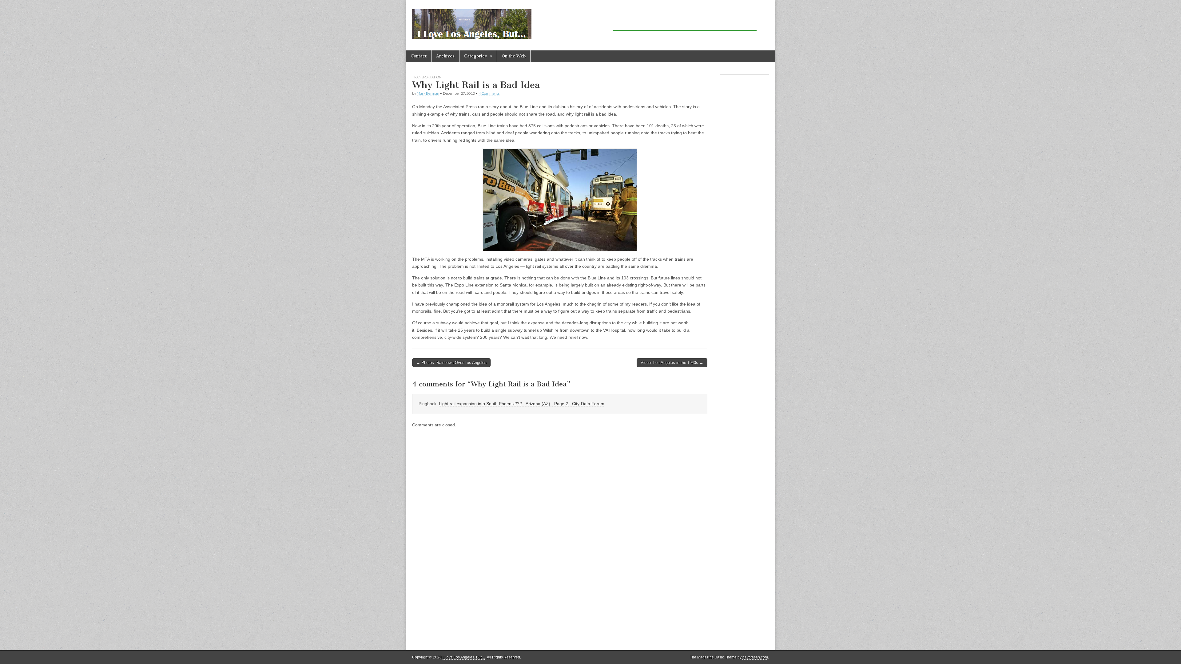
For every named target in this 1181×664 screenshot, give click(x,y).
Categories (475, 56)
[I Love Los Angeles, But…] (472, 20)
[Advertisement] (685, 21)
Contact (419, 56)
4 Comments (489, 93)
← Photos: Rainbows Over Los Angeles (451, 362)
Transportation (427, 77)
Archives (445, 56)
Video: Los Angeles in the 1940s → (672, 362)
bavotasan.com (755, 657)
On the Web (514, 56)
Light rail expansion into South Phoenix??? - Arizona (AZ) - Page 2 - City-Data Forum (521, 403)
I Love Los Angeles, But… (464, 657)
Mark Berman (428, 93)
